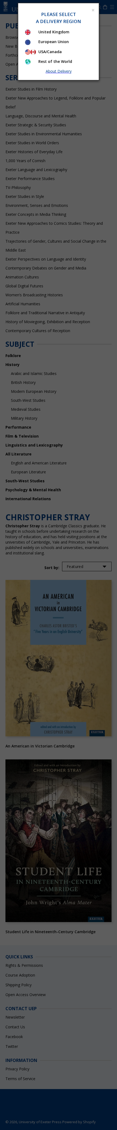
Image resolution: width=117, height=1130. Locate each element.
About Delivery (59, 71)
